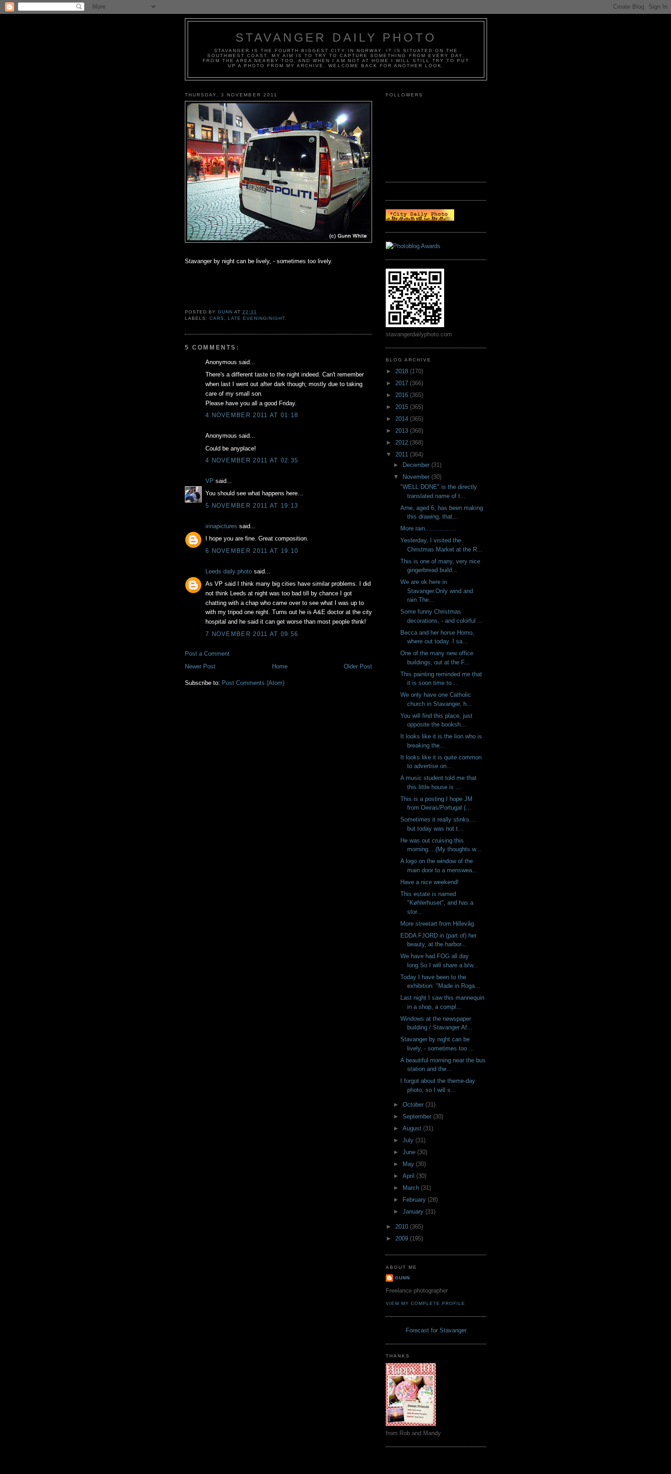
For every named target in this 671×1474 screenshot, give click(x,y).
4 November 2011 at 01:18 (251, 415)
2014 (402, 418)
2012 (402, 442)
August (413, 1128)
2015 (402, 406)
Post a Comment (207, 653)
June (410, 1152)
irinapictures (221, 526)
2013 (402, 430)
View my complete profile (425, 1303)
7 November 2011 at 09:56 (251, 634)
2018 (402, 371)
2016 (402, 395)
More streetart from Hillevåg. (438, 923)
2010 (402, 1226)
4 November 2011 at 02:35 (251, 460)
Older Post (358, 666)
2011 (402, 454)
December (417, 464)
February (415, 1199)
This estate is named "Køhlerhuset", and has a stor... (436, 903)
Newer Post (200, 666)
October (414, 1104)
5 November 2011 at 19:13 (251, 505)
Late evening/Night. (257, 318)
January (414, 1211)
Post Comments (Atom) (253, 682)
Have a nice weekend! (429, 882)
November (417, 476)
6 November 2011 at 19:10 (251, 550)
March (412, 1187)
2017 (402, 383)
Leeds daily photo (228, 571)
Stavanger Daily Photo (336, 37)
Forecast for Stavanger (436, 1330)
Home (280, 666)
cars (217, 318)
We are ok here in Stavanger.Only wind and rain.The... (436, 590)
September (418, 1116)
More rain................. (428, 528)
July (409, 1140)
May (409, 1164)
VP (209, 480)
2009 (402, 1238)
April (409, 1175)
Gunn (402, 1277)
